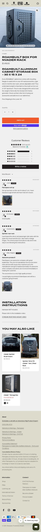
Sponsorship (6, 503)
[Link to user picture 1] (7, 200)
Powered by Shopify (18, 526)
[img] (6, 180)
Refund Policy (6, 499)
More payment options (20, 128)
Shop (4, 481)
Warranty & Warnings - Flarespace (13, 428)
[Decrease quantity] (4, 112)
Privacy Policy (6, 438)
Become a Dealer (28, 493)
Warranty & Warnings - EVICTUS (12, 434)
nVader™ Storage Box (11, 395)
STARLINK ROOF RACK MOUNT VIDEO (14, 317)
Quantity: (5, 108)
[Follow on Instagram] (8, 510)
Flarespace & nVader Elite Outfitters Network (30, 489)
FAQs (3, 485)
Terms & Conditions (8, 440)
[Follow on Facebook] (3, 510)
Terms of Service (7, 496)
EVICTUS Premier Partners (28, 483)
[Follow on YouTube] (14, 510)
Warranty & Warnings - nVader (12, 432)
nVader (4, 54)
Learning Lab (6, 489)
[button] (11, 151)
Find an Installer (28, 497)
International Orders (8, 492)
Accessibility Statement (9, 444)
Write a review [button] (20, 167)
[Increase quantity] (12, 112)
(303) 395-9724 (7, 424)
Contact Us (26, 501)
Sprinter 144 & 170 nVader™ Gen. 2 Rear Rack (29, 364)
